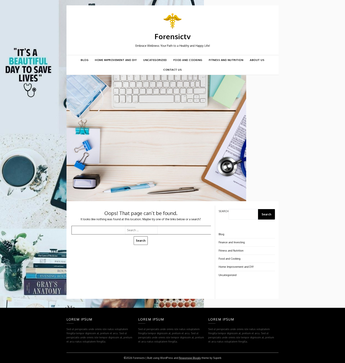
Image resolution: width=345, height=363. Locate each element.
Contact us (172, 69)
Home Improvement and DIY (116, 60)
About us (257, 60)
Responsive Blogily (190, 357)
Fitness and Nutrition (226, 60)
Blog (84, 60)
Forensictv (173, 36)
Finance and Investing (232, 242)
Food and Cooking (187, 60)
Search (224, 211)
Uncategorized (155, 60)
